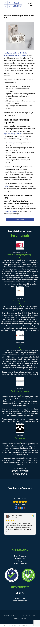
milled (6, 186)
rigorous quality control (12, 134)
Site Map (23, 618)
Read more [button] (9, 532)
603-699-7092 (20, 558)
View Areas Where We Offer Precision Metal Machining (16, 625)
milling (11, 143)
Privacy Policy (20, 598)
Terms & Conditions (20, 601)
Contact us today (10, 211)
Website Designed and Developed (17, 616)
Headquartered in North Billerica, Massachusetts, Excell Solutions (16, 54)
